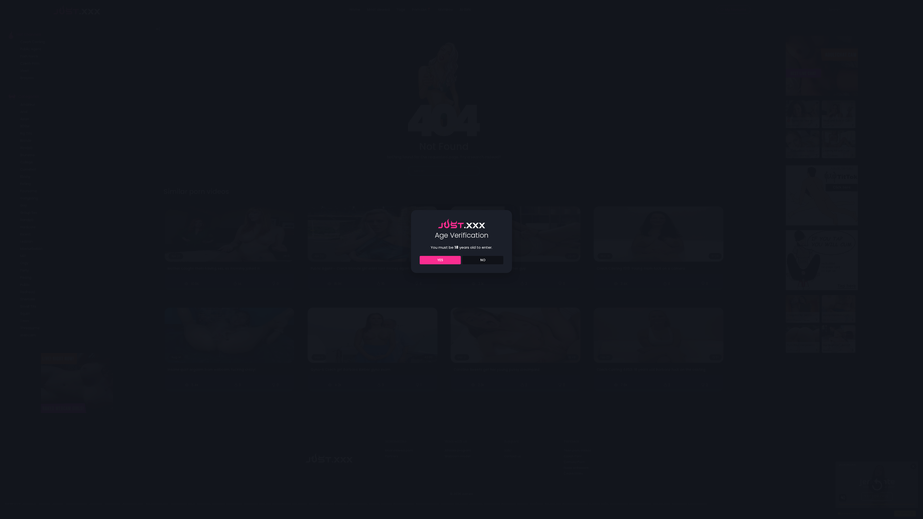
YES (440, 260)
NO (483, 260)
